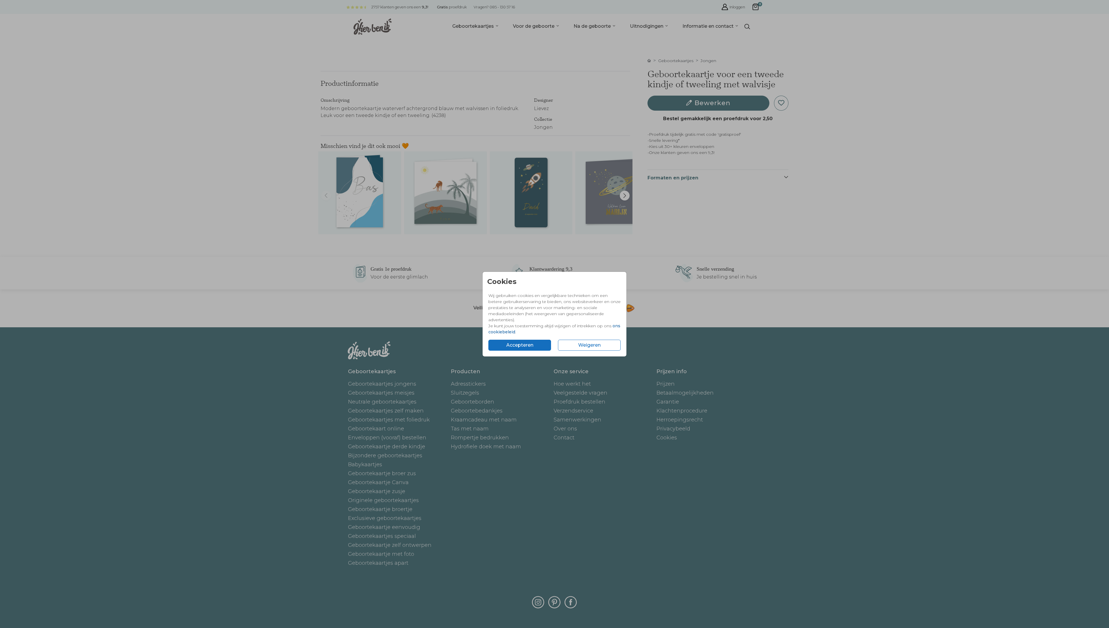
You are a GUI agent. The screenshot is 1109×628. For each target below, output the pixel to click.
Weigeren (589, 345)
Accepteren (519, 345)
